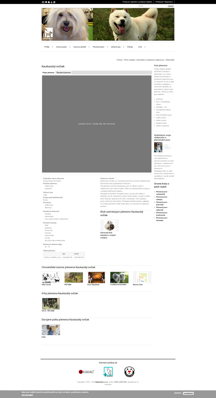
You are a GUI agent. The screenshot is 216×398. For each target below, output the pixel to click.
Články (130, 47)
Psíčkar (119, 60)
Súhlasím (177, 393)
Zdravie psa (115, 47)
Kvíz (140, 47)
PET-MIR (67, 285)
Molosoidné (170, 60)
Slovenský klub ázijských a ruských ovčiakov (108, 235)
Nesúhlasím (188, 393)
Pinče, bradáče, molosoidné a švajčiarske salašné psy (144, 60)
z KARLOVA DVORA (118, 285)
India (43, 337)
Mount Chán (138, 285)
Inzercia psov (61, 47)
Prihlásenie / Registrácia (164, 2)
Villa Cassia (46, 285)
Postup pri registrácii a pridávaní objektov (137, 2)
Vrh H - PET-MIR (48, 311)
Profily (47, 47)
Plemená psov (98, 47)
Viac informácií (27, 395)
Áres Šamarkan (93, 285)
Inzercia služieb (80, 47)
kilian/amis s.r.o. (101, 382)
